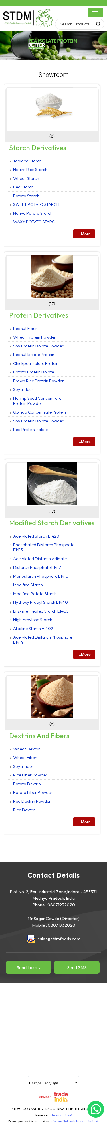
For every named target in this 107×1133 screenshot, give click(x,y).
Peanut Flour (25, 328)
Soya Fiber (23, 766)
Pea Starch (23, 187)
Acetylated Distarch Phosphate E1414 (42, 639)
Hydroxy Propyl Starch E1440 (40, 602)
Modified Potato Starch (35, 593)
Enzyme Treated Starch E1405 (41, 611)
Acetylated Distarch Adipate (40, 558)
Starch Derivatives (37, 147)
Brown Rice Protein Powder (38, 380)
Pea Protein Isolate (30, 429)
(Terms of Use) (61, 1115)
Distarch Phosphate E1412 (37, 567)
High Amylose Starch (32, 619)
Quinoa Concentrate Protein (39, 412)
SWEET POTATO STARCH (36, 204)
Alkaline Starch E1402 (33, 628)
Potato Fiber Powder (33, 792)
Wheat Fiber (25, 757)
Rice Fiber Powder (30, 775)
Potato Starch (26, 195)
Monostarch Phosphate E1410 (40, 576)
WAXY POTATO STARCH (35, 221)
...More (84, 234)
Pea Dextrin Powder (32, 801)
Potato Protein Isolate (33, 372)
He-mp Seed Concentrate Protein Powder (37, 400)
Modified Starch (28, 584)
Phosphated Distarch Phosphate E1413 (43, 547)
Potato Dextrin (27, 783)
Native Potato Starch (33, 213)
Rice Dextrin (24, 809)
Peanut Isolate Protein (33, 354)
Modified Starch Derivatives (51, 522)
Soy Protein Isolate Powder (38, 346)
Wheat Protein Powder (34, 337)
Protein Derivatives (38, 315)
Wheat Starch (26, 178)
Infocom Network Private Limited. (74, 1121)
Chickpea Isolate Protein (35, 363)
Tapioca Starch (27, 161)
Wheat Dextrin (27, 749)
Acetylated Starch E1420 (36, 536)
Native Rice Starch (30, 169)
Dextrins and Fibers (39, 735)
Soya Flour (23, 389)
